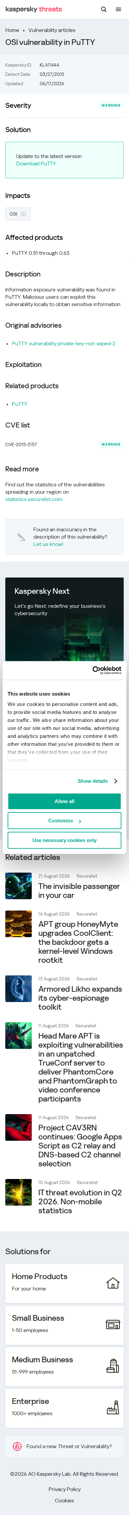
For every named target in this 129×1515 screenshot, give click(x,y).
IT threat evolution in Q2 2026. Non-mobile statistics (80, 1201)
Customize (60, 820)
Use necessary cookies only (64, 840)
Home (12, 30)
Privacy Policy (65, 1489)
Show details (93, 781)
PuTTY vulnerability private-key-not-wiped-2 (63, 343)
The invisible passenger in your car (79, 891)
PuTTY (19, 404)
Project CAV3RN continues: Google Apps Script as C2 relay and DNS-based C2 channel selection (80, 1145)
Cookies (64, 1500)
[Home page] (33, 9)
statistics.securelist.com (33, 499)
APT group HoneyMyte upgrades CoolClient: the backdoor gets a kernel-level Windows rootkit (78, 942)
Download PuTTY (36, 163)
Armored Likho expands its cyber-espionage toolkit (80, 998)
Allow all (64, 801)
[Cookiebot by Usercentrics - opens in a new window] (92, 670)
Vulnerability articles (51, 30)
